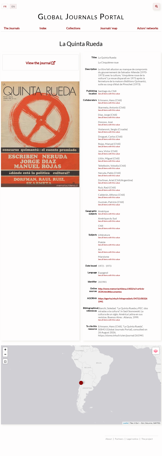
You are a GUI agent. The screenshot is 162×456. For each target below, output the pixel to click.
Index (43, 28)
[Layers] (155, 350)
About (109, 439)
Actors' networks (147, 28)
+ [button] (5, 350)
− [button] (5, 354)
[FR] (5, 3)
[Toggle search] (156, 6)
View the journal (38, 63)
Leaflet (125, 423)
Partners (119, 439)
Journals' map (108, 28)
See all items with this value (109, 93)
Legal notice (132, 439)
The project (147, 439)
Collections (73, 28)
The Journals (12, 28)
